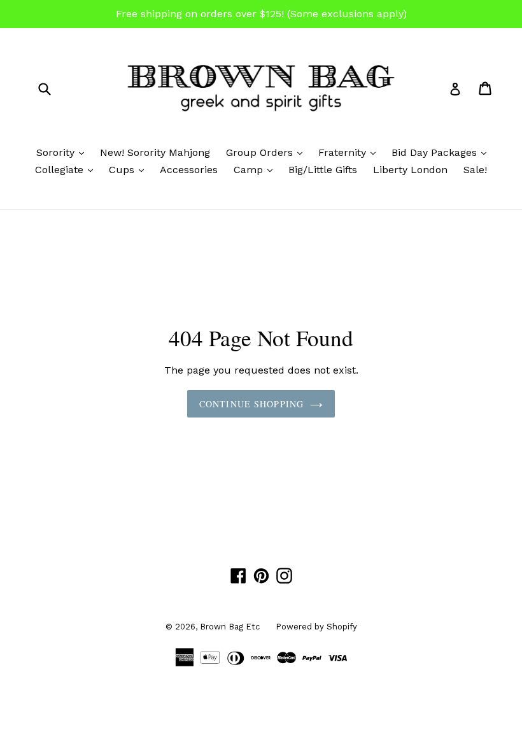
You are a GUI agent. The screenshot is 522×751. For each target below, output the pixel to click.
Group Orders (267, 152)
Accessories (189, 170)
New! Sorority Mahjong (155, 152)
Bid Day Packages (442, 152)
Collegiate (67, 169)
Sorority (63, 152)
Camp (256, 169)
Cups (129, 169)
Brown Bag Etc (230, 626)
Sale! (475, 170)
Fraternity (350, 152)
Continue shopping (251, 404)
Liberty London (410, 170)
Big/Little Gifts (322, 170)
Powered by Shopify (316, 626)
